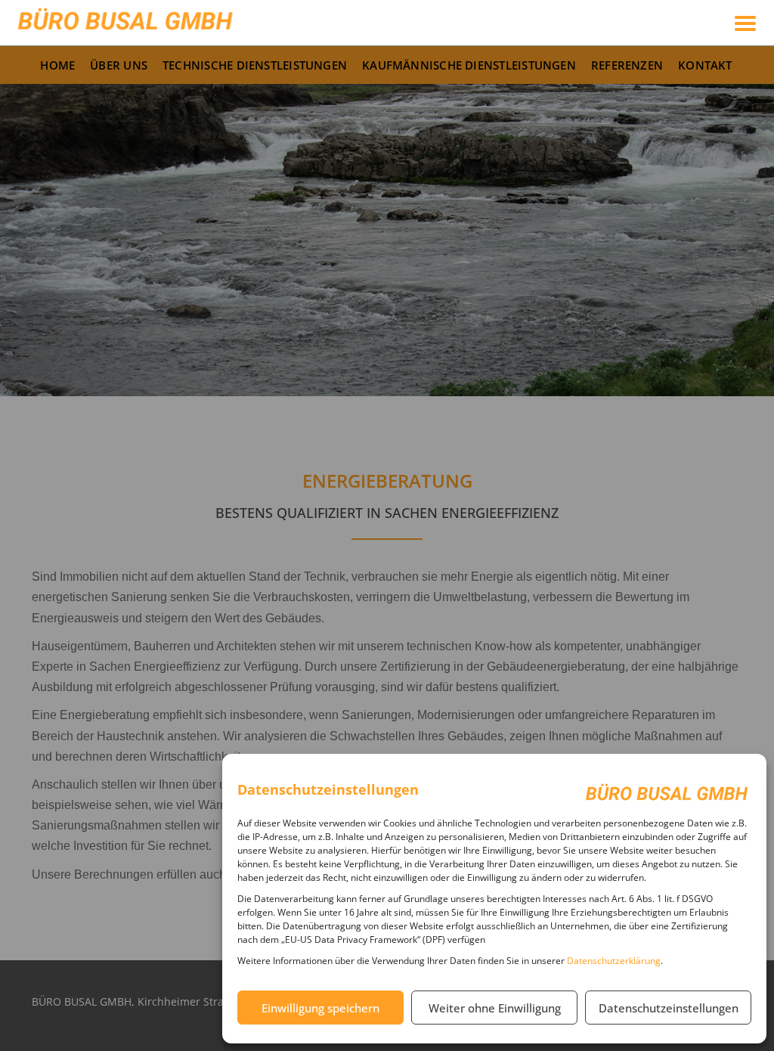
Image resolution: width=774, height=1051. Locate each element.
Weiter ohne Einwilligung (495, 1007)
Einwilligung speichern (320, 1007)
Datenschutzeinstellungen (668, 1007)
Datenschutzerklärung (614, 960)
